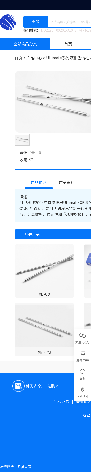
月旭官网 (24, 467)
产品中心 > (36, 58)
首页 (68, 44)
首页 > (20, 58)
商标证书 (64, 402)
